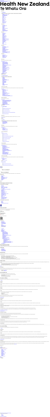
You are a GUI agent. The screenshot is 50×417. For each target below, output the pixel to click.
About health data (4, 146)
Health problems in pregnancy (5, 63)
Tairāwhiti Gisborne (4, 82)
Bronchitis (3, 26)
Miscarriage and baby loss (5, 65)
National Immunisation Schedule (6, 49)
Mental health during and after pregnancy (7, 241)
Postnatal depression (4, 66)
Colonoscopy (4, 33)
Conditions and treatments (3, 349)
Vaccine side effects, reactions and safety (6, 51)
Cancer (3, 16)
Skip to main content (2, 0)
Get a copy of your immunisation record (6, 52)
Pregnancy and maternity (16, 13)
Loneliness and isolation (5, 72)
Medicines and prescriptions (5, 28)
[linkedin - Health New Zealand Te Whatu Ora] (0, 360)
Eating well (4, 38)
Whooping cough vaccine (5, 55)
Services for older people (5, 92)
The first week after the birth (6, 239)
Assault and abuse (4, 71)
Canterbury (4, 78)
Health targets (2, 127)
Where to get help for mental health (6, 69)
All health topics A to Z (3, 73)
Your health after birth (6, 240)
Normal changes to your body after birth (7, 242)
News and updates (3, 351)
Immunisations (12, 13)
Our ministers (4, 129)
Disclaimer (2, 355)
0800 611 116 (5, 270)
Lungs (3, 20)
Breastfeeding (4, 67)
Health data (2, 353)
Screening (3, 64)
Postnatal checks (2, 221)
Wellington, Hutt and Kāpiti (5, 84)
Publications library (3, 145)
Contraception (4, 48)
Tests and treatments (6, 13)
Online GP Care (2, 117)
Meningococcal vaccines (5, 56)
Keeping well (9, 13)
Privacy (2, 414)
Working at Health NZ (5, 158)
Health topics (3, 228)
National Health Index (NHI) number (6, 104)
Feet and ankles (4, 18)
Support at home (2, 249)
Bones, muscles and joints (5, 15)
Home (2, 224)
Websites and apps (3, 354)
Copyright (2, 415)
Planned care (4, 94)
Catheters (3, 35)
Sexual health (4, 41)
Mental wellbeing (20, 13)
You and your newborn (5, 68)
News (2, 160)
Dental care (4, 37)
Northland (3, 80)
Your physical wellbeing (3, 250)
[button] (1, 328)
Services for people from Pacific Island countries (7, 100)
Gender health (4, 39)
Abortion (3, 34)
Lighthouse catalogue (4, 148)
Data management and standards (5, 149)
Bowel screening (4, 47)
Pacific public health (4, 40)
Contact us (3, 151)
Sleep (3, 43)
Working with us (4, 123)
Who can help (2, 99)
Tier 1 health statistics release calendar (6, 147)
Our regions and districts (5, 122)
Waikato (3, 83)
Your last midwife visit (3, 222)
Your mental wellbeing (3, 223)
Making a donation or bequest (5, 153)
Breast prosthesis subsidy (5, 102)
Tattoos (3, 42)
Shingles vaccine (4, 57)
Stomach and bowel (4, 22)
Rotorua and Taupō (4, 81)
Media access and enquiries (5, 152)
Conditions (2, 13)
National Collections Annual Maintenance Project (7, 150)
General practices (4, 90)
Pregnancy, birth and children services (6, 238)
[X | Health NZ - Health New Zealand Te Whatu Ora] (0, 412)
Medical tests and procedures (5, 30)
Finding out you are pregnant (5, 62)
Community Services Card (5, 103)
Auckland (3, 77)
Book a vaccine (2, 61)
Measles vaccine (4, 46)
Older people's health (4, 21)
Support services (4, 93)
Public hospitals (4, 89)
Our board (3, 128)
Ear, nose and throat (4, 17)
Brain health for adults (5, 36)
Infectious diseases (4, 19)
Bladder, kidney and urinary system (6, 14)
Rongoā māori (4, 29)
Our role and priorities (5, 121)
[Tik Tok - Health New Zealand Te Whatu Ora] (0, 411)
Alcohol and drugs (4, 70)
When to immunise (4, 50)
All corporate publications (5, 133)
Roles (3, 159)
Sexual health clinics (4, 91)
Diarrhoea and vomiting (5, 25)
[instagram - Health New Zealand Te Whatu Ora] (0, 359)
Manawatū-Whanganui (5, 79)
